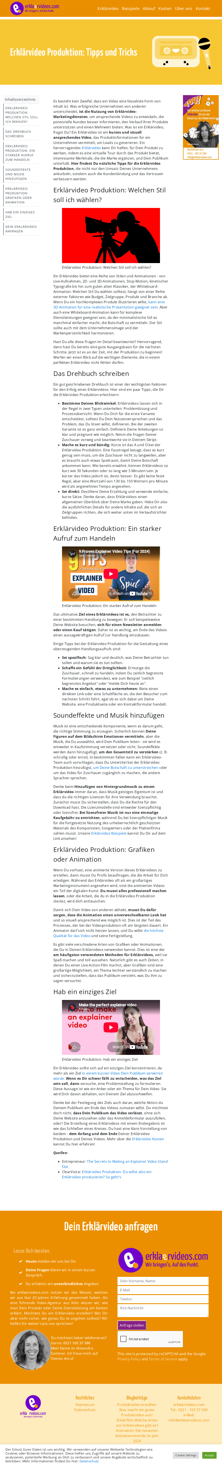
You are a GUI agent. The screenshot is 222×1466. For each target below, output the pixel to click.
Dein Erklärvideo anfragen (21, 229)
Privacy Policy (129, 1359)
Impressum (85, 1404)
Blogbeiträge (137, 1398)
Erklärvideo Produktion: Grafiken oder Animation (18, 195)
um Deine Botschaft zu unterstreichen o (127, 767)
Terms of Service (163, 1359)
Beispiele (130, 8)
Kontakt (203, 8)
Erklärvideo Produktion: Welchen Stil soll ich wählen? (21, 115)
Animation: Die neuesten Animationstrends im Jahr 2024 (137, 1435)
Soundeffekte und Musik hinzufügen (18, 174)
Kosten (164, 8)
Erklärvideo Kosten (148, 1139)
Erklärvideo (108, 8)
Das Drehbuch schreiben (18, 133)
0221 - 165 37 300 (192, 1409)
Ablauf (149, 8)
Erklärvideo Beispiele (109, 833)
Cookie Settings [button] (185, 1455)
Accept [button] (209, 1455)
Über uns (183, 8)
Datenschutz (85, 1409)
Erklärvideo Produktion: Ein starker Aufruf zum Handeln (20, 153)
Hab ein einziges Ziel (20, 214)
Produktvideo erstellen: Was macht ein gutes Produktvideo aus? (137, 1409)
